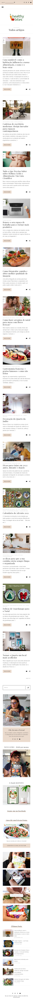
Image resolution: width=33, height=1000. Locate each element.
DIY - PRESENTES (22, 509)
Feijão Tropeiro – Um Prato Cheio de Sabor (21, 941)
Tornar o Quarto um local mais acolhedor (14, 656)
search (3, 2)
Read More (7, 89)
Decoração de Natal (9, 317)
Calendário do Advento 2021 (16, 513)
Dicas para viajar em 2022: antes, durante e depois (15, 466)
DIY (21, 415)
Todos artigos (18, 57)
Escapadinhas (7, 463)
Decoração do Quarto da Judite (14, 420)
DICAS (4, 169)
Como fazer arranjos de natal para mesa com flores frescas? (16, 322)
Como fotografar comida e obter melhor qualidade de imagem (15, 273)
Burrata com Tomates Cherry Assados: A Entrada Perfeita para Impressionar (21, 952)
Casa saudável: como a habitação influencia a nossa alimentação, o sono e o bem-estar (16, 63)
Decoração (16, 415)
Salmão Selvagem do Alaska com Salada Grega (21, 980)
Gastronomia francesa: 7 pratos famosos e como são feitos (15, 371)
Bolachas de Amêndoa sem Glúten (21, 960)
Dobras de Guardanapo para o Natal (16, 609)
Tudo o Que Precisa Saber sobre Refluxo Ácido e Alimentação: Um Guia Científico (15, 175)
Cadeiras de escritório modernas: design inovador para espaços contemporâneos (15, 127)
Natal (4, 511)
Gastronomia (7, 366)
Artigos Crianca (8, 415)
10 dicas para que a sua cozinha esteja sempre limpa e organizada (16, 561)
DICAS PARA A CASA (8, 57)
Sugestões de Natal (13, 511)
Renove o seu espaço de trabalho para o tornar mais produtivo (16, 224)
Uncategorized (7, 556)
